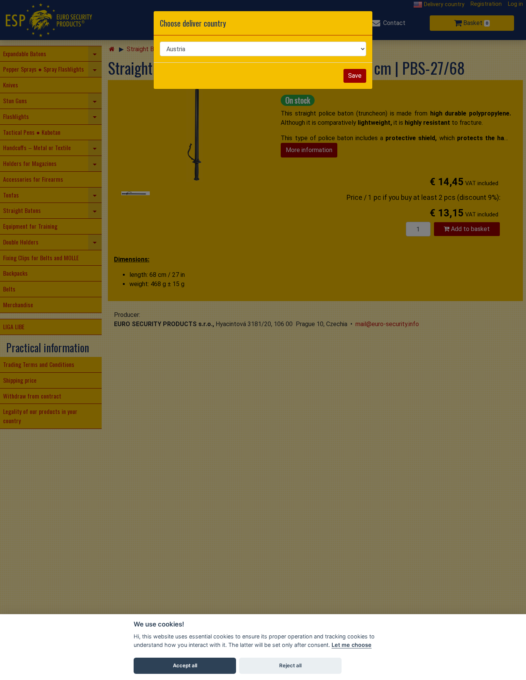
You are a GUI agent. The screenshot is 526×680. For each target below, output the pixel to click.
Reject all (290, 665)
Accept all (185, 665)
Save (355, 75)
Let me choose (352, 644)
